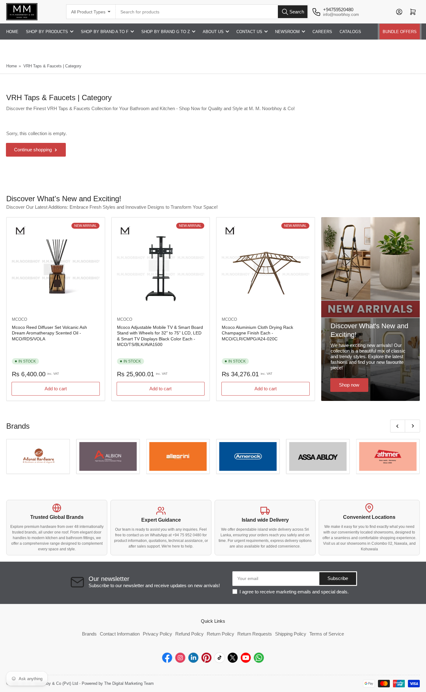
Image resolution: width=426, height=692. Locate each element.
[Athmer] (388, 456)
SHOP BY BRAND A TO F (104, 31)
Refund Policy (189, 633)
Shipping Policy (290, 633)
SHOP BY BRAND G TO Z (165, 31)
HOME (12, 31)
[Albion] (108, 456)
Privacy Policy (157, 633)
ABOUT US (213, 31)
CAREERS (322, 31)
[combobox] (212, 11)
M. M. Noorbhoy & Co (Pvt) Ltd (50, 683)
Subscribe (337, 578)
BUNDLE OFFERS (400, 31)
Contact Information (120, 633)
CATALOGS (350, 31)
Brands (89, 633)
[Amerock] (248, 456)
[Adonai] (38, 456)
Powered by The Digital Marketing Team (118, 683)
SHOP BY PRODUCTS (47, 31)
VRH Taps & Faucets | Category (52, 66)
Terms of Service (326, 633)
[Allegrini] (178, 456)
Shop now (349, 384)
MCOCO (19, 319)
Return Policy (220, 633)
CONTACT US (249, 31)
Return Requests (254, 633)
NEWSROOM (287, 31)
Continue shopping (33, 149)
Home (11, 66)
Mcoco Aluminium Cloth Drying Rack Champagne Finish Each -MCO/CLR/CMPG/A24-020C (257, 333)
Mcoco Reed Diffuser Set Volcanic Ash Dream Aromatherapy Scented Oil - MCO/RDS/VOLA (49, 333)
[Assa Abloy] (317, 456)
